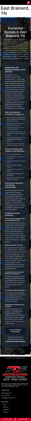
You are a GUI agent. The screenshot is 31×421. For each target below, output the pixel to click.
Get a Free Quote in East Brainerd (15, 330)
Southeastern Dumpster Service (15, 341)
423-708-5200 (5, 395)
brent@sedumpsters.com (8, 398)
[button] (28, 2)
